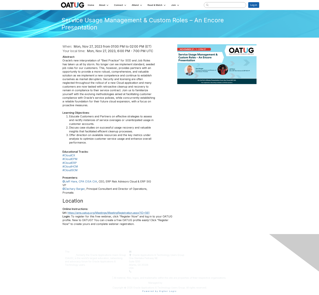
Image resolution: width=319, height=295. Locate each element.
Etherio (167, 282)
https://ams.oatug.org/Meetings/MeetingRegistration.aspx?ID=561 (108, 212)
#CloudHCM (70, 166)
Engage (197, 258)
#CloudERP (69, 162)
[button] (104, 4)
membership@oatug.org (145, 251)
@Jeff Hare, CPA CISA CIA (79, 181)
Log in (253, 4)
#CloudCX (68, 155)
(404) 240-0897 (141, 271)
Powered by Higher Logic (159, 291)
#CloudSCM (70, 170)
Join (195, 261)
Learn (196, 255)
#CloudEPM (69, 159)
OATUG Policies (102, 277)
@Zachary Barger (73, 188)
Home (196, 251)
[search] (207, 4)
